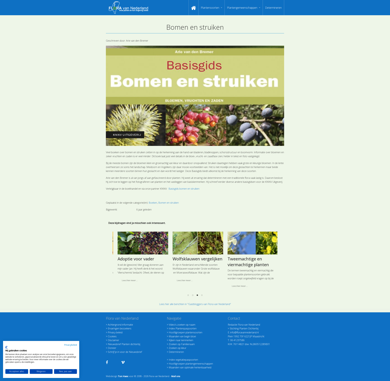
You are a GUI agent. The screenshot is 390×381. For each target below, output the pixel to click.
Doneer (112, 348)
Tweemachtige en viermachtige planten (245, 261)
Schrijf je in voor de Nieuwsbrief (125, 352)
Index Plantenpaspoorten (183, 328)
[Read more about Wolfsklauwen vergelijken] (195, 243)
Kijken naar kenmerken (181, 340)
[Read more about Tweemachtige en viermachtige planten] (250, 243)
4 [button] (201, 295)
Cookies (112, 336)
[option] (140, 257)
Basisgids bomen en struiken (183, 188)
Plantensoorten (210, 7)
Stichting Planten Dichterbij (244, 328)
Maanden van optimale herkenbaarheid (190, 367)
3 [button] (197, 295)
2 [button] (192, 295)
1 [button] (188, 295)
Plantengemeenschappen (242, 7)
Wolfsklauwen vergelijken (195, 259)
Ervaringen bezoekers (119, 328)
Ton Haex (123, 376)
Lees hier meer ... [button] (127, 280)
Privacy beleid (115, 332)
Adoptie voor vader (133, 259)
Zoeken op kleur (177, 348)
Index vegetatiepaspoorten (183, 359)
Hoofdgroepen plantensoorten (185, 332)
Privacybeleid (70, 344)
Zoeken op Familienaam (182, 344)
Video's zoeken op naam (182, 324)
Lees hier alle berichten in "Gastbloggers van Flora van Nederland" (195, 304)
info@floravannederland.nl (244, 332)
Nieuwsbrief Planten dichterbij (124, 344)
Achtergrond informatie (120, 324)
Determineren (273, 7)
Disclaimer (113, 340)
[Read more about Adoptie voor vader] (140, 243)
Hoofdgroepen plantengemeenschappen (191, 363)
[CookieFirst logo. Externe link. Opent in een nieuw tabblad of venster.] (6, 347)
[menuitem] (193, 7)
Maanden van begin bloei (182, 336)
